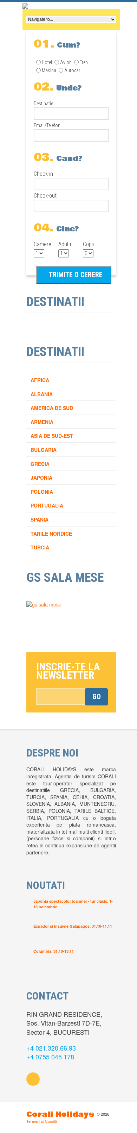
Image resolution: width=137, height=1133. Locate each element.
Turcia (40, 547)
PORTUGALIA (47, 505)
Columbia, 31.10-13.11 (53, 951)
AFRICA (40, 380)
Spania (39, 519)
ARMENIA (42, 421)
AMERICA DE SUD (52, 407)
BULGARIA (44, 449)
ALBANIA (42, 394)
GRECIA (40, 463)
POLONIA (42, 491)
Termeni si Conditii (41, 1121)
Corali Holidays (60, 1114)
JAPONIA (41, 477)
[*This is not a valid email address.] (72, 696)
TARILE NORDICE (51, 533)
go (96, 696)
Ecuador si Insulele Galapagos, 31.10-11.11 (72, 926)
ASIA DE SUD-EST (52, 435)
